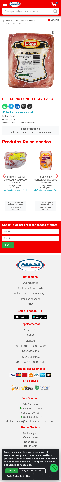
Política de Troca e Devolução (30, 293)
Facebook (32, 437)
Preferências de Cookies (18, 476)
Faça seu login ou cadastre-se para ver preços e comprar (30, 130)
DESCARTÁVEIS (30, 351)
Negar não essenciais (32, 470)
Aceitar (11, 470)
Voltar (54, 20)
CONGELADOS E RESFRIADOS (30, 346)
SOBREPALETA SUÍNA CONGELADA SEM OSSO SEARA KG (15, 180)
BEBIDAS (30, 340)
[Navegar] (3, 176)
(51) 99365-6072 (32, 417)
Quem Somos (30, 282)
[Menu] (4, 4)
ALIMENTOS (30, 330)
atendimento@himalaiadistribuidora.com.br (32, 421)
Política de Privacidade (30, 288)
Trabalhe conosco (30, 299)
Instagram (32, 433)
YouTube (32, 441)
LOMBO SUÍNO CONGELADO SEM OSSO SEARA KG (45, 180)
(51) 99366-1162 (32, 408)
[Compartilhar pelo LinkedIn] (17, 106)
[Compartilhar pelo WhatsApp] (5, 106)
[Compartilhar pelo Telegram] (11, 106)
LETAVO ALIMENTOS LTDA (25, 123)
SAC (30, 304)
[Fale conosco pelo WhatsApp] (54, 468)
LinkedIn (32, 446)
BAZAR (30, 335)
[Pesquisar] (56, 11)
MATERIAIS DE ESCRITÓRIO (30, 362)
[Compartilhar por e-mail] (23, 106)
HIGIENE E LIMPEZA (30, 356)
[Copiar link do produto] (29, 106)
